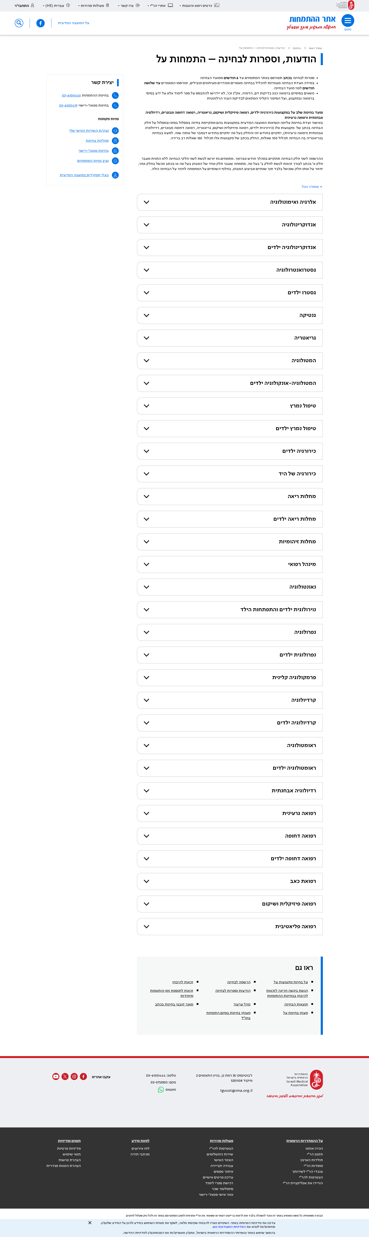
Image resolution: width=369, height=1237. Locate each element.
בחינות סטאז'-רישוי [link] (94, 151)
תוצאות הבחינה (296, 1004)
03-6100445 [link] (71, 95)
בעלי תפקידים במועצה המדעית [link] (84, 175)
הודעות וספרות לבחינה (232, 991)
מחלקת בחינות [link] (97, 141)
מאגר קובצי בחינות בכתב (174, 1004)
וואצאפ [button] (170, 1090)
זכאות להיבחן (182, 982)
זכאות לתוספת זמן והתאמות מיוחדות (171, 993)
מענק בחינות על (295, 1013)
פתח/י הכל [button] (310, 187)
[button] (200, 6)
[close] (89, 1224)
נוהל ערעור (241, 1004)
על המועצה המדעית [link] (73, 23)
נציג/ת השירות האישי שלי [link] (89, 131)
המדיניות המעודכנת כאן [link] (229, 1227)
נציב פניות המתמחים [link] (93, 161)
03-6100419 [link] (68, 105)
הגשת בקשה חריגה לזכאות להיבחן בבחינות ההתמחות (287, 993)
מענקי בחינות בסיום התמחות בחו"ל (228, 1015)
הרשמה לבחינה (238, 982)
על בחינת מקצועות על (291, 982)
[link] (345, 5)
